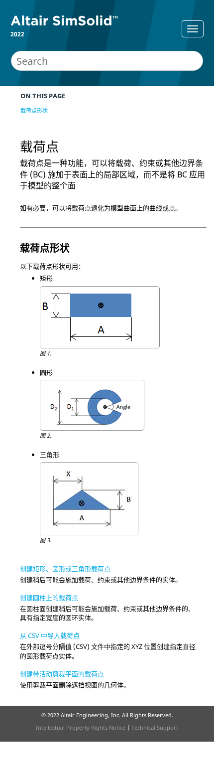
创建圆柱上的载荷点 (49, 597)
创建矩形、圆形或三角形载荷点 (65, 568)
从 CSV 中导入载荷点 (50, 635)
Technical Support (154, 727)
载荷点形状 (34, 110)
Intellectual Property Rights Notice (80, 727)
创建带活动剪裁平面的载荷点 (62, 673)
